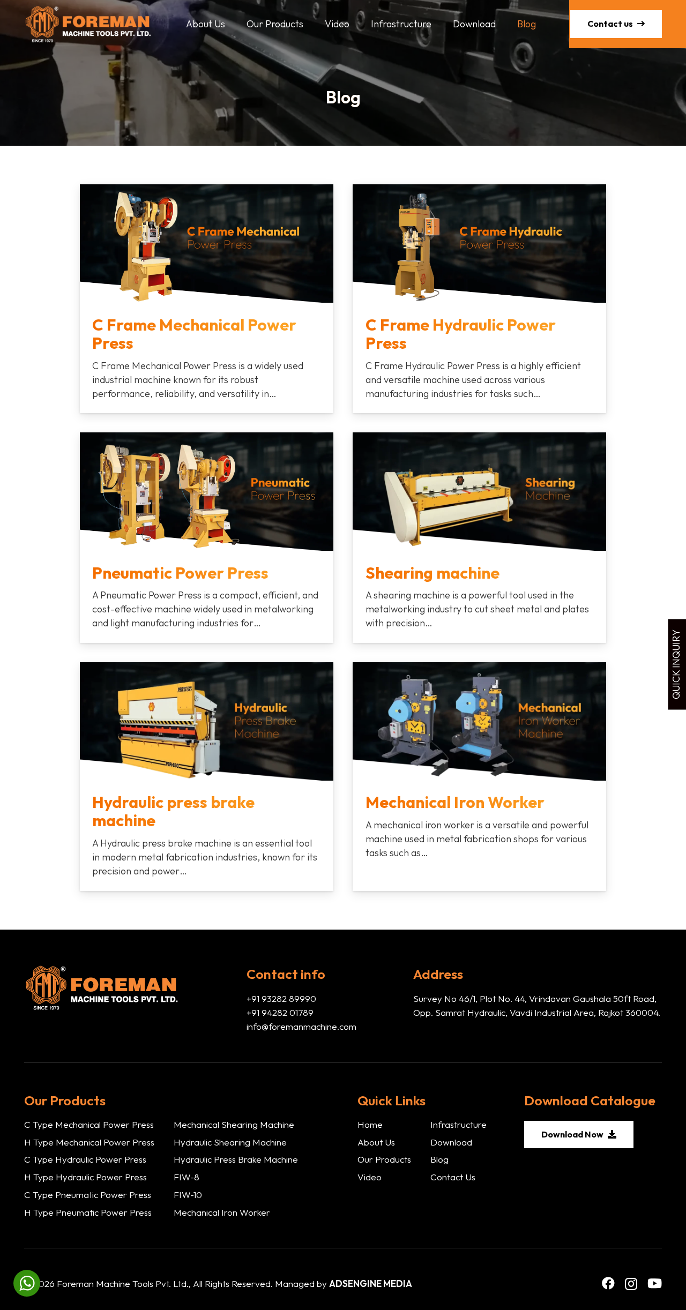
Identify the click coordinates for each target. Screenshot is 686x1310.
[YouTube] (654, 1283)
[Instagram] (631, 1284)
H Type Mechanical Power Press (89, 1142)
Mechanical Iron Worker (222, 1212)
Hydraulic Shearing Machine (230, 1142)
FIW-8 (186, 1176)
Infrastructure (458, 1124)
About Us (376, 1142)
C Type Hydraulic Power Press (85, 1159)
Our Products (384, 1159)
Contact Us (452, 1176)
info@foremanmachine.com (301, 1026)
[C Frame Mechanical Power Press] (206, 298)
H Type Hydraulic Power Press (85, 1176)
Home (370, 1124)
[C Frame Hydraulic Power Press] (479, 298)
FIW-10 (188, 1194)
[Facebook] (608, 1283)
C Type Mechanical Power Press (89, 1124)
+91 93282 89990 (281, 998)
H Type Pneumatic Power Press (88, 1212)
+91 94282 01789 (280, 1012)
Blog (439, 1159)
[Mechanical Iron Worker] (479, 776)
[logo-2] (88, 24)
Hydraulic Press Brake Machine (236, 1159)
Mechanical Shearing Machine (234, 1124)
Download (451, 1142)
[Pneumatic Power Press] (206, 537)
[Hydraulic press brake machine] (206, 776)
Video (369, 1176)
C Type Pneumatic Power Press (87, 1194)
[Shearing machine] (479, 537)
